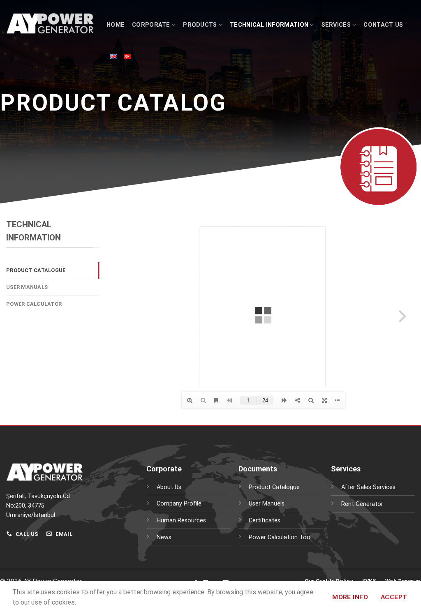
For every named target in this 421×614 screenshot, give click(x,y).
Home (115, 24)
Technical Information (269, 24)
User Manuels (267, 503)
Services (336, 24)
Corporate (151, 24)
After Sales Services (368, 487)
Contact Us (383, 24)
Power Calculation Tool (280, 537)
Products (200, 24)
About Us (169, 487)
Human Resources (181, 520)
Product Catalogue (35, 270)
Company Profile (179, 503)
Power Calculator (34, 304)
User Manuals (27, 287)
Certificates (264, 520)
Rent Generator (362, 504)
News (164, 537)
